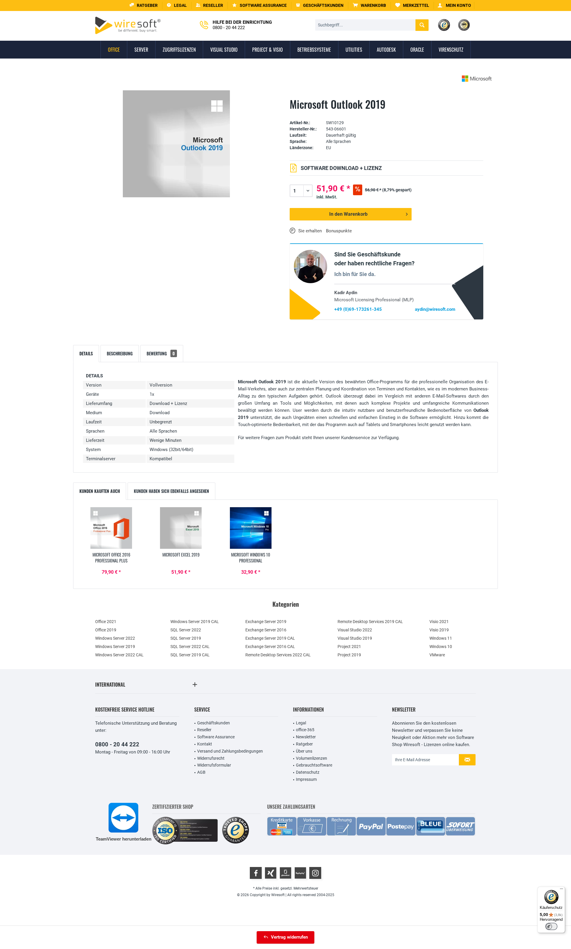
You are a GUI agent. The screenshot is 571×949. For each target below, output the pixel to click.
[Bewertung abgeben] (386, 113)
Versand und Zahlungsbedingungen (230, 751)
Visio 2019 (439, 630)
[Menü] (561, 890)
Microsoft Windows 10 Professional (250, 558)
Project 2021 (349, 646)
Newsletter (306, 736)
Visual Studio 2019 (355, 638)
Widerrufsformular (214, 765)
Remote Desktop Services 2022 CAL (278, 654)
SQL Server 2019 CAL (190, 654)
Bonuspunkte (339, 231)
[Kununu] (300, 873)
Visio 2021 (439, 621)
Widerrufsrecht (211, 758)
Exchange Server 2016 (265, 630)
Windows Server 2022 (115, 638)
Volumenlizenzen (311, 758)
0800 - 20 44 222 (117, 744)
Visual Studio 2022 (355, 630)
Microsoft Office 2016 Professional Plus (111, 558)
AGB (201, 772)
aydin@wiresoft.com (435, 309)
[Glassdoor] (285, 873)
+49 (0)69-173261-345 (358, 309)
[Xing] (271, 873)
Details (86, 353)
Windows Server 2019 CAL (194, 621)
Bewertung (161, 353)
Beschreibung (120, 353)
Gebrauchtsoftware (314, 765)
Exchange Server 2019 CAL (270, 638)
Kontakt (204, 744)
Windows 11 (440, 638)
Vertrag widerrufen (289, 937)
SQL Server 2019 (185, 638)
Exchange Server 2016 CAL (270, 646)
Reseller (204, 729)
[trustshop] (235, 830)
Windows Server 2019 (115, 646)
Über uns (304, 751)
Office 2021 (105, 621)
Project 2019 (349, 654)
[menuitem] (369, 5)
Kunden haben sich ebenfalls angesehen (171, 491)
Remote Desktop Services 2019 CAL (370, 621)
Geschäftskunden (213, 723)
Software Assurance (216, 736)
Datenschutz (307, 772)
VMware (437, 654)
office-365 (305, 729)
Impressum (306, 779)
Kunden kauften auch (99, 491)
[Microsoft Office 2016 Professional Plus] (111, 528)
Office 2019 (105, 630)
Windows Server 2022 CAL (119, 654)
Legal (301, 723)
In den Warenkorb (348, 214)
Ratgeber (304, 744)
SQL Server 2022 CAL (190, 646)
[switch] (551, 926)
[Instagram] (315, 873)
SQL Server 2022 (185, 630)
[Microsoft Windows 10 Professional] (250, 528)
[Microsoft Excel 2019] (180, 528)
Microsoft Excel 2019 (181, 555)
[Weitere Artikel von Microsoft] (477, 78)
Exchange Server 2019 (265, 621)
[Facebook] (256, 873)
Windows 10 (440, 646)
